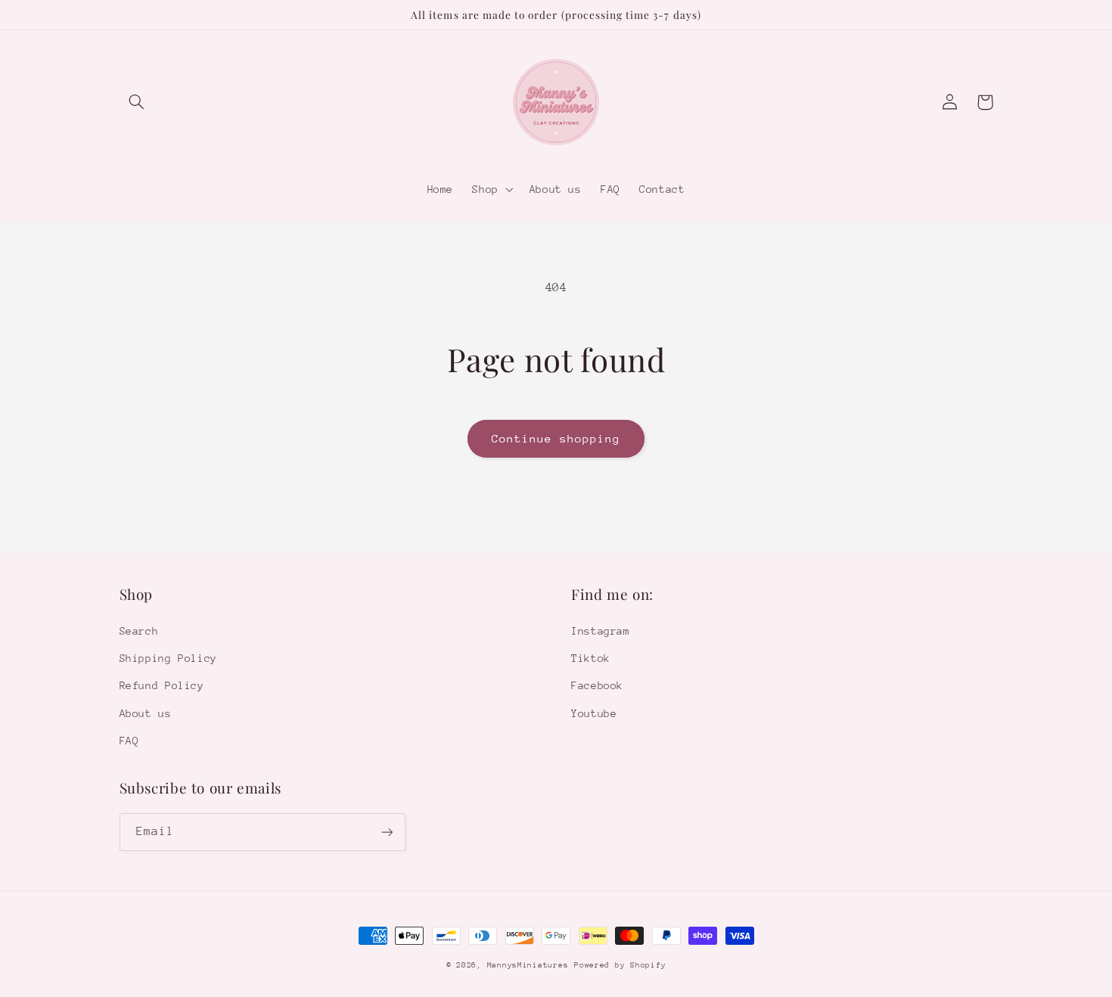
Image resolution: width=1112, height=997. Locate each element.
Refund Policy (162, 685)
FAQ (129, 741)
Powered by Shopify (620, 965)
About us (146, 713)
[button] (137, 102)
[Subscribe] (386, 831)
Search (139, 631)
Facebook (597, 685)
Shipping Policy (168, 658)
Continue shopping (556, 438)
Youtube (594, 713)
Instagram (600, 631)
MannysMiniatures (528, 965)
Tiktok (590, 658)
